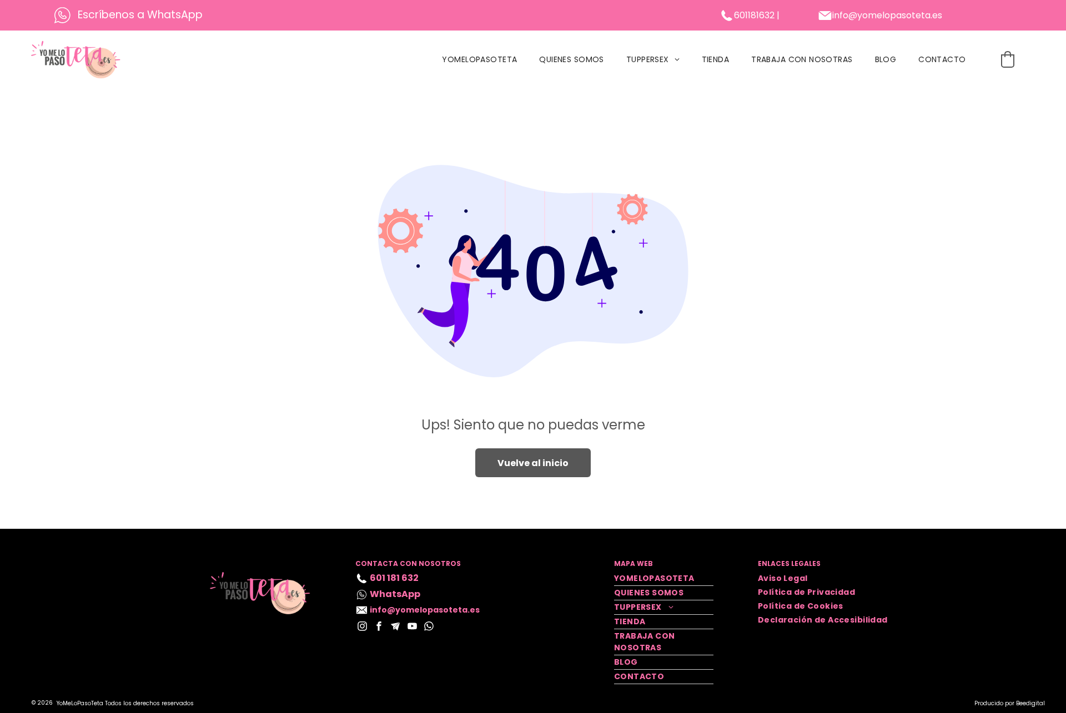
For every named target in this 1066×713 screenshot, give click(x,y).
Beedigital (1030, 703)
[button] (1007, 59)
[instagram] (362, 627)
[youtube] (412, 627)
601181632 (754, 15)
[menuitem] (479, 59)
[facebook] (379, 627)
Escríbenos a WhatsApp (140, 14)
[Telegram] (396, 627)
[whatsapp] (429, 627)
